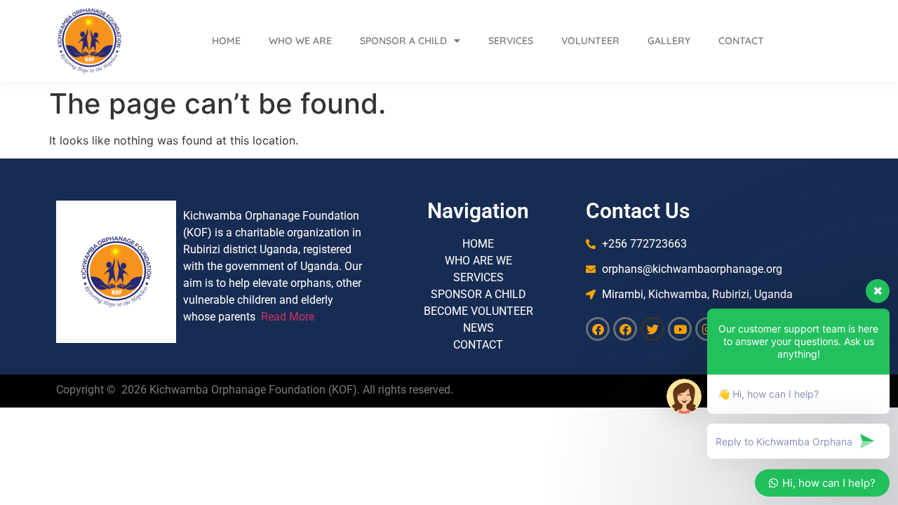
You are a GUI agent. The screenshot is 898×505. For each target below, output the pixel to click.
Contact (741, 40)
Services (510, 40)
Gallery (669, 40)
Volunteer (590, 40)
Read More (287, 316)
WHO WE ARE (300, 40)
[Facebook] (598, 329)
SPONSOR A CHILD (403, 40)
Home (226, 40)
